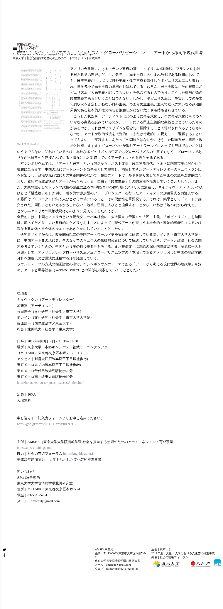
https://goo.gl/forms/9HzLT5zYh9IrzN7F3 (46, 424)
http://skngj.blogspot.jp (78, 453)
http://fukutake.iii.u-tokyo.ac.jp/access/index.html (50, 382)
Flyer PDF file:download (28, 144)
